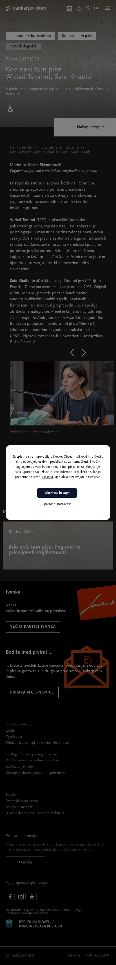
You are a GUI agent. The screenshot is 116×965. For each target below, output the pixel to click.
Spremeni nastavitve (57, 504)
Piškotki (47, 477)
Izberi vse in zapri (57, 493)
